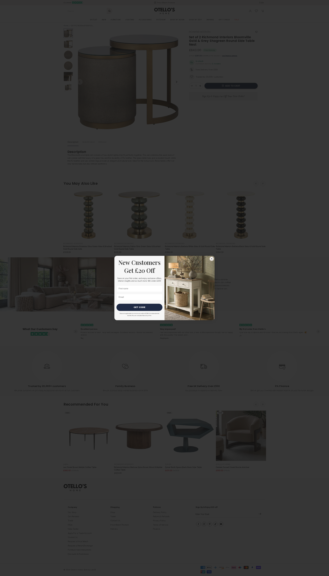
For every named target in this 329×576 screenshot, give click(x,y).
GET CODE (139, 307)
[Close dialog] (212, 259)
